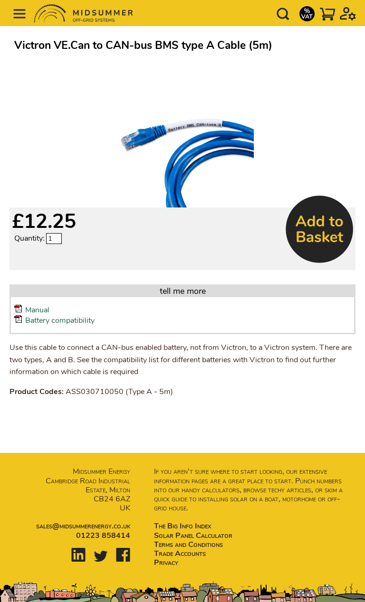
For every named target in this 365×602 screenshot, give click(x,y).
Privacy (166, 562)
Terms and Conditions (188, 544)
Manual (37, 310)
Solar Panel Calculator (193, 535)
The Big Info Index (182, 526)
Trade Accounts (180, 553)
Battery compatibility (60, 320)
